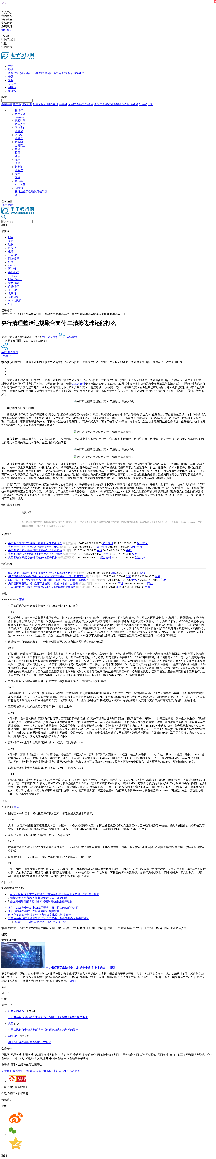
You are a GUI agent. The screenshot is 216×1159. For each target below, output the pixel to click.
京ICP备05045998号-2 (41, 1087)
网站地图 (52, 1070)
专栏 (11, 80)
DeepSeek (19, 117)
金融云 (80, 104)
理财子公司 (15, 279)
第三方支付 (78, 383)
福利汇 (49, 73)
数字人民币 (40, 104)
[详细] (72, 980)
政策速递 (79, 73)
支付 (11, 240)
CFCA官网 (74, 1070)
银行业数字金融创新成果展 (121, 104)
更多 (22, 599)
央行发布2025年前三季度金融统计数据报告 (33, 911)
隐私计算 (27, 104)
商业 (120, 583)
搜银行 (12, 90)
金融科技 (71, 337)
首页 (11, 66)
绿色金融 (13, 282)
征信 (11, 262)
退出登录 (6, 30)
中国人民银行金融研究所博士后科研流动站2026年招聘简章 (43, 1029)
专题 (11, 76)
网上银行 (13, 258)
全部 (150, 104)
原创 (11, 73)
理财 (41, 73)
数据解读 (67, 73)
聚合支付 (53, 337)
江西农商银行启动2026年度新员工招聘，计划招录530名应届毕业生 (48, 1017)
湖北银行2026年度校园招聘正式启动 (29, 1042)
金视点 (57, 73)
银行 (11, 304)
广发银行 (13, 286)
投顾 (11, 251)
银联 (11, 244)
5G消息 (12, 275)
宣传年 (12, 83)
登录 (4, 3)
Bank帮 (143, 104)
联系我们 (18, 1070)
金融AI (63, 104)
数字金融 (6, 104)
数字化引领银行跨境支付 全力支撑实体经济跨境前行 (39, 914)
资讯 (11, 69)
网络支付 (52, 104)
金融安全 (99, 104)
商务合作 (41, 1070)
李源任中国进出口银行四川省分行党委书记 (40, 921)
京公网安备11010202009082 (73, 1087)
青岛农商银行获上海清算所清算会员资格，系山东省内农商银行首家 (48, 918)
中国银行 (13, 255)
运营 (128, 576)
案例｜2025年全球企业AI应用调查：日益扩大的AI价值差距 (43, 907)
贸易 (134, 579)
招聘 (23, 73)
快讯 (17, 73)
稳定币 (17, 104)
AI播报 (12, 87)
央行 (44, 337)
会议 (29, 73)
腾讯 (113, 572)
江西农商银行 (16, 1011)
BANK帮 (20, 184)
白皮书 (12, 248)
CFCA (11, 265)
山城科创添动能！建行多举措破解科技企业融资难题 (41, 901)
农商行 (12, 293)
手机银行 (13, 272)
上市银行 (13, 290)
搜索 (4, 97)
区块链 (72, 104)
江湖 (35, 73)
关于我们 (6, 1070)
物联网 (89, 104)
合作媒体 (29, 1070)
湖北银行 (13, 1036)
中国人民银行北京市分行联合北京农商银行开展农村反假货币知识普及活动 (54, 894)
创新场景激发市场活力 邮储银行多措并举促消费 (39, 897)
